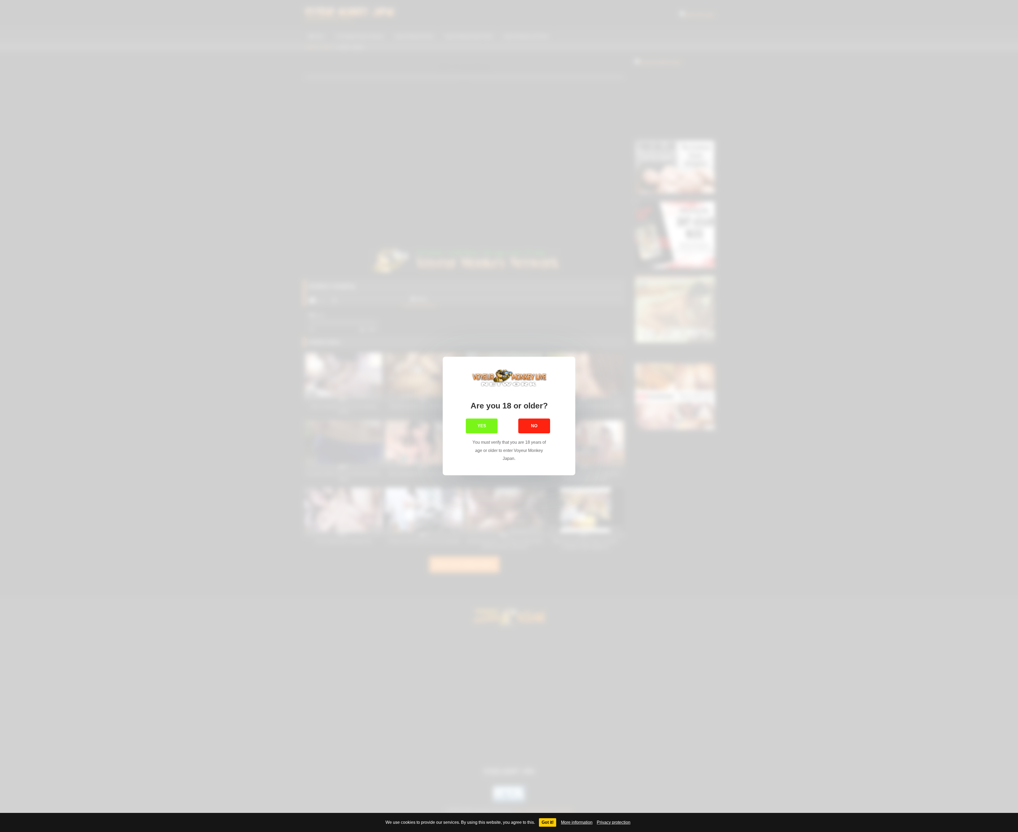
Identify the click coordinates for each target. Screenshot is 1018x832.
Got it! (548, 822)
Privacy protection (613, 822)
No (534, 426)
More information (577, 822)
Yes (481, 426)
